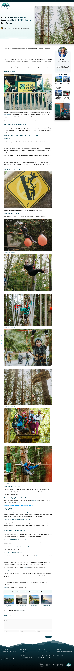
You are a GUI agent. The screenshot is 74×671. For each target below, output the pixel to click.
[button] (72, 4)
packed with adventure (18, 532)
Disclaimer (32, 665)
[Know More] (55, 119)
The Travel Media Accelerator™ (27, 657)
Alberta (41, 651)
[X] (9, 1)
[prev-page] (61, 101)
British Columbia (17, 610)
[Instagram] (4, 1)
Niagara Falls (37, 555)
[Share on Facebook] (2, 327)
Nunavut (49, 657)
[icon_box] (60, 117)
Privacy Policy (28, 665)
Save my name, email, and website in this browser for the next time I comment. (19, 634)
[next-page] (63, 101)
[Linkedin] (6, 1)
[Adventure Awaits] (5, 6)
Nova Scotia (42, 657)
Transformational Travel (25, 659)
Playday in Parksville (46, 605)
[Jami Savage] (2, 28)
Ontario (41, 659)
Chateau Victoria (34, 500)
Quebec (49, 659)
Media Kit (23, 653)
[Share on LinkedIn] (2, 335)
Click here (26, 567)
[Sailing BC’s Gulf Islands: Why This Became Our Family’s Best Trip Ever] (58, 93)
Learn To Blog (23, 655)
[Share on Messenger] (2, 343)
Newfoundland (51, 655)
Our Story (60, 657)
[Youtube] (11, 1)
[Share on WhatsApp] (2, 338)
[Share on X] (2, 330)
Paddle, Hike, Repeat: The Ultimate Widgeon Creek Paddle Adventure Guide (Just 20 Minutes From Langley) (58, 86)
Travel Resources (24, 651)
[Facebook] (2, 1)
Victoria (23, 610)
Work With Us (68, 657)
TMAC (67, 658)
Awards (59, 658)
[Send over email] (2, 341)
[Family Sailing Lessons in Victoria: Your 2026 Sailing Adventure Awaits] (66, 79)
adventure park (7, 114)
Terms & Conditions (22, 665)
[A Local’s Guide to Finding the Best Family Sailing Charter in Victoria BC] (66, 93)
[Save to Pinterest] (2, 332)
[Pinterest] (8, 1)
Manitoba (42, 655)
